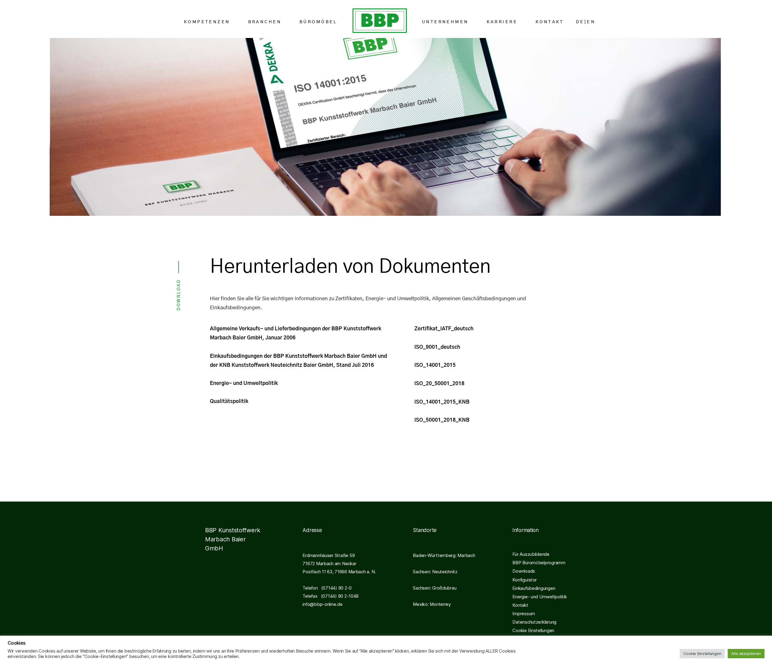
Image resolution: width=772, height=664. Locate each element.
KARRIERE (502, 22)
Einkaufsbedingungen (533, 588)
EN (591, 22)
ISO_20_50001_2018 (439, 383)
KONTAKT (550, 22)
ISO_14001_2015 (435, 365)
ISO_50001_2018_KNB (442, 420)
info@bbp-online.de (322, 604)
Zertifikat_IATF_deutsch (443, 328)
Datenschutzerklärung (534, 622)
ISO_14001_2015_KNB (442, 401)
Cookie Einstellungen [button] (533, 630)
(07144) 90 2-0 (335, 588)
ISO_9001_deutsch (437, 347)
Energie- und (226, 383)
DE (580, 22)
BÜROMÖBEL (318, 22)
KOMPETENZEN (207, 22)
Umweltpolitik (260, 383)
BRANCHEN (264, 22)
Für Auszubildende (530, 554)
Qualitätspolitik (229, 401)
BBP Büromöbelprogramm (538, 562)
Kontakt (520, 605)
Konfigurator (524, 580)
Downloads (523, 571)
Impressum (523, 613)
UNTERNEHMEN (445, 22)
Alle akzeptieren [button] (746, 653)
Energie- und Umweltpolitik (539, 596)
